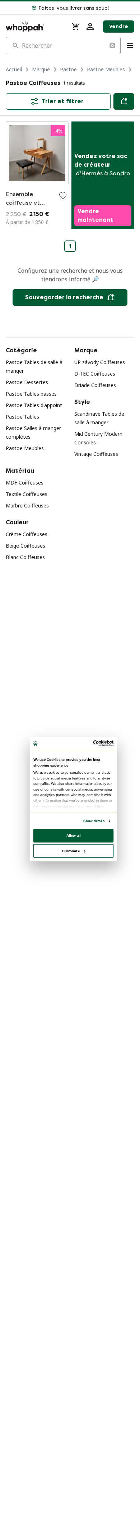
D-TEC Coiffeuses (94, 373)
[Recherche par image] (112, 45)
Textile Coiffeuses (26, 494)
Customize (71, 851)
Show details (93, 821)
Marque (41, 69)
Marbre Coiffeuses (27, 505)
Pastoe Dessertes (27, 382)
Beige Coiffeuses (25, 545)
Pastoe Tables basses (31, 393)
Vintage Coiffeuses (96, 453)
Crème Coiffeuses (26, 534)
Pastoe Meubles (106, 69)
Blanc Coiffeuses (25, 557)
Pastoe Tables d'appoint (34, 405)
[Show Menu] (130, 45)
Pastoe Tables (22, 416)
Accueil (14, 69)
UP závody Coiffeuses (99, 362)
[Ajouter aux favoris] (63, 195)
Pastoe (68, 69)
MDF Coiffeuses (24, 482)
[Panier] (76, 26)
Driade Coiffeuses (95, 385)
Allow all (73, 836)
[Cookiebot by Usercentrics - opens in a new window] (93, 743)
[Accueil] (34, 27)
